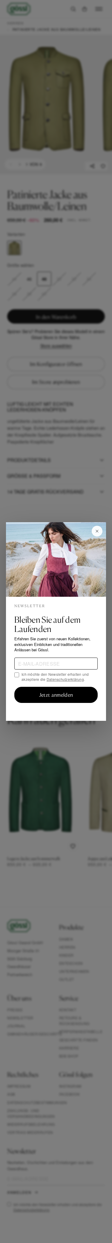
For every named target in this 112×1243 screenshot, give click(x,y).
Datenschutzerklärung (65, 679)
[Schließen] (97, 531)
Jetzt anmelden (56, 695)
